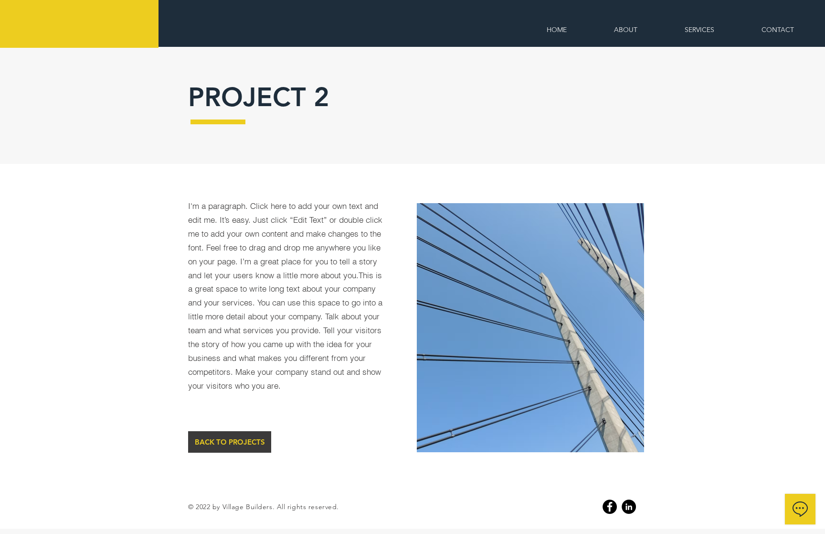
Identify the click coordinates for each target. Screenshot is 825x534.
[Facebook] (610, 507)
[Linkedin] (629, 507)
